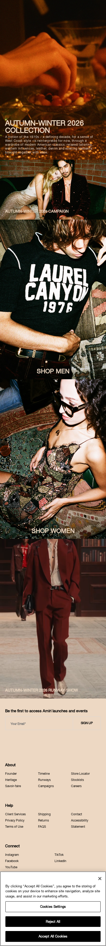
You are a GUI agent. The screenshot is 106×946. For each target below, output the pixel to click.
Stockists (77, 780)
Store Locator (80, 774)
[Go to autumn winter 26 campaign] (53, 190)
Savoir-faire (13, 786)
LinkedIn (60, 861)
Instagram (12, 855)
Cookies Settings (53, 907)
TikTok (59, 855)
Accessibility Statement (79, 823)
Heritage (11, 780)
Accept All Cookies (53, 936)
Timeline (44, 774)
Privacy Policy (14, 820)
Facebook (12, 861)
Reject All (53, 922)
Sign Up (87, 723)
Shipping (44, 814)
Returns (43, 820)
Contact (76, 814)
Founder (11, 774)
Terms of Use (14, 826)
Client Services (15, 814)
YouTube (11, 867)
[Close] (99, 878)
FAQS (42, 826)
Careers (76, 786)
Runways (44, 780)
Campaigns (46, 786)
